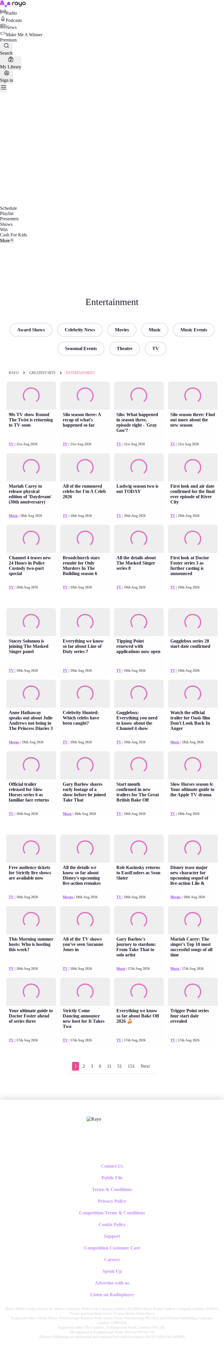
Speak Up (112, 1271)
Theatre (124, 348)
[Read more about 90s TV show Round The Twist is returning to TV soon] (31, 395)
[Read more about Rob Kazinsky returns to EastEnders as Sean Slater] (139, 848)
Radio (11, 13)
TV (155, 348)
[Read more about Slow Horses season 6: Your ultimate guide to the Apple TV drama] (193, 765)
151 (131, 1066)
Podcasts (14, 20)
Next (145, 1066)
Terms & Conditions (112, 1189)
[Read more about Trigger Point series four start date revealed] (193, 991)
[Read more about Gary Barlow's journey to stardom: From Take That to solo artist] (139, 920)
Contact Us (112, 1166)
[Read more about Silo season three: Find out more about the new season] (193, 395)
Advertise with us (112, 1282)
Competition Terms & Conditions (112, 1212)
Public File (112, 1177)
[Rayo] (94, 1119)
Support (112, 1236)
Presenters (9, 218)
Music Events (194, 329)
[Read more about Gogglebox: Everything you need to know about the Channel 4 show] (139, 693)
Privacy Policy (112, 1201)
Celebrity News (80, 329)
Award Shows (31, 329)
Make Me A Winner (24, 34)
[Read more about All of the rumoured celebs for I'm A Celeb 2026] (85, 467)
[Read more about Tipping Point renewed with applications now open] (139, 622)
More (5, 240)
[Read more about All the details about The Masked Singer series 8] (139, 539)
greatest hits (42, 373)
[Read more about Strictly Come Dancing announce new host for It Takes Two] (85, 991)
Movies (122, 329)
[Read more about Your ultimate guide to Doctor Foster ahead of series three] (31, 991)
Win (4, 229)
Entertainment (80, 373)
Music (155, 329)
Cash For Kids (13, 234)
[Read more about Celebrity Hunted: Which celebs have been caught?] (85, 693)
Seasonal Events (81, 348)
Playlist (6, 213)
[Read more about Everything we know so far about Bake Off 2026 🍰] (139, 991)
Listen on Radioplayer (112, 1294)
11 (109, 1066)
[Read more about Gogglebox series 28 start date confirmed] (193, 622)
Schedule (8, 208)
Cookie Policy (112, 1224)
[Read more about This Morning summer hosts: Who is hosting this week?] (31, 920)
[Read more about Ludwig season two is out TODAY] (139, 467)
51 (119, 1066)
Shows (6, 224)
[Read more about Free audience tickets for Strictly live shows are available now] (31, 848)
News (11, 27)
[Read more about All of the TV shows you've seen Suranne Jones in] (85, 920)
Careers (112, 1259)
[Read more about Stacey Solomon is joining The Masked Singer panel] (31, 622)
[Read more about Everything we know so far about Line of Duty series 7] (85, 622)
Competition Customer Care (112, 1247)
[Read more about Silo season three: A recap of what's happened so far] (85, 395)
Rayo (14, 373)
